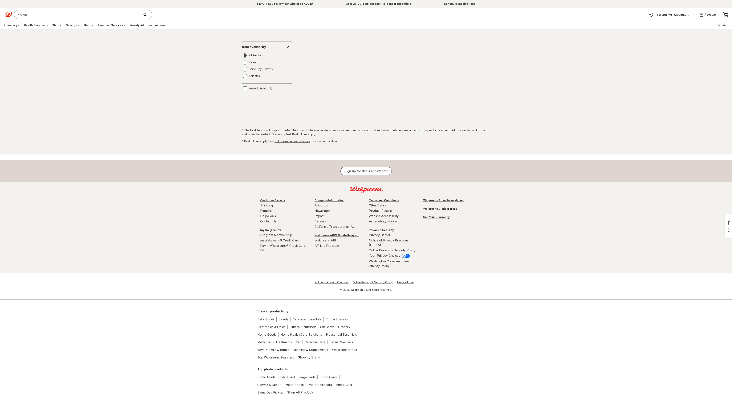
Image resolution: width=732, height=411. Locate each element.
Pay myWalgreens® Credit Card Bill (283, 248)
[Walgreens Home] (8, 14)
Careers (320, 221)
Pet (298, 342)
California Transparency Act (335, 227)
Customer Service (272, 200)
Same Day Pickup (270, 392)
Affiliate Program (327, 246)
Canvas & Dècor (269, 385)
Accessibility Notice (383, 221)
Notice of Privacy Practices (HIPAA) (388, 242)
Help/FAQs (268, 216)
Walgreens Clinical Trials (440, 208)
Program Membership (276, 235)
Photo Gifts (344, 385)
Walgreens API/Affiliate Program (337, 235)
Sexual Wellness (341, 342)
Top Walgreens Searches (275, 357)
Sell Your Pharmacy (436, 217)
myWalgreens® (270, 230)
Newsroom (323, 211)
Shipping (266, 205)
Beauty (284, 319)
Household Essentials (341, 334)
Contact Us (268, 221)
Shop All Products (300, 392)
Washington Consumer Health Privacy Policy (390, 263)
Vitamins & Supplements (310, 350)
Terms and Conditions (384, 200)
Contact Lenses (337, 319)
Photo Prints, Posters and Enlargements (286, 377)
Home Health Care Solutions (301, 334)
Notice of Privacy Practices (332, 282)
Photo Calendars (320, 385)
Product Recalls (380, 211)
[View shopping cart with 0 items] (725, 15)
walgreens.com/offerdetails (292, 141)
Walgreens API (325, 240)
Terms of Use (405, 282)
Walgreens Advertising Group (443, 200)
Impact (319, 216)
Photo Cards (328, 377)
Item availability (254, 47)
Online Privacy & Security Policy (392, 250)
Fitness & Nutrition (303, 327)
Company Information (329, 200)
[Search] (147, 15)
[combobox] (78, 14)
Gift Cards (327, 327)
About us (321, 205)
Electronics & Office (271, 327)
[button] (708, 15)
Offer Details (378, 205)
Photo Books (294, 385)
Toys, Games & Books (273, 350)
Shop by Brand (309, 357)
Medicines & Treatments (274, 342)
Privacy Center (379, 235)
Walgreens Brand (344, 350)
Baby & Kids (265, 319)
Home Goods (266, 334)
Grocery (344, 327)
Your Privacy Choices (385, 255)
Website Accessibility (384, 216)
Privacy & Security (381, 230)
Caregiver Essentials (307, 319)
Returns (266, 211)
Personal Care (315, 342)
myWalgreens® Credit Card (279, 240)
